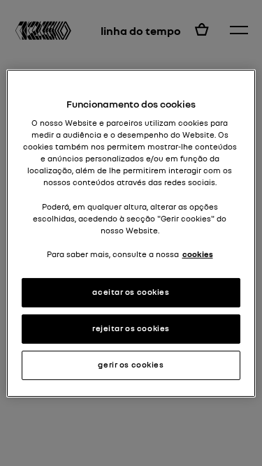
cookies (197, 254)
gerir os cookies (130, 365)
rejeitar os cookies (131, 328)
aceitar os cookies (130, 292)
